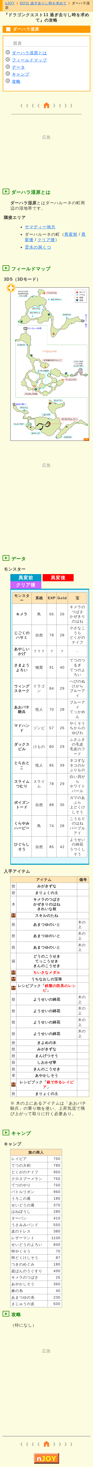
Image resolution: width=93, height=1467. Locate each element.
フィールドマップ (29, 60)
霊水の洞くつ (38, 247)
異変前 (71, 234)
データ (18, 67)
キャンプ (20, 74)
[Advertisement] (46, 153)
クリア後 (46, 240)
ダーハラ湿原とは (29, 53)
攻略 (16, 81)
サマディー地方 (40, 227)
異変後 (58, 577)
